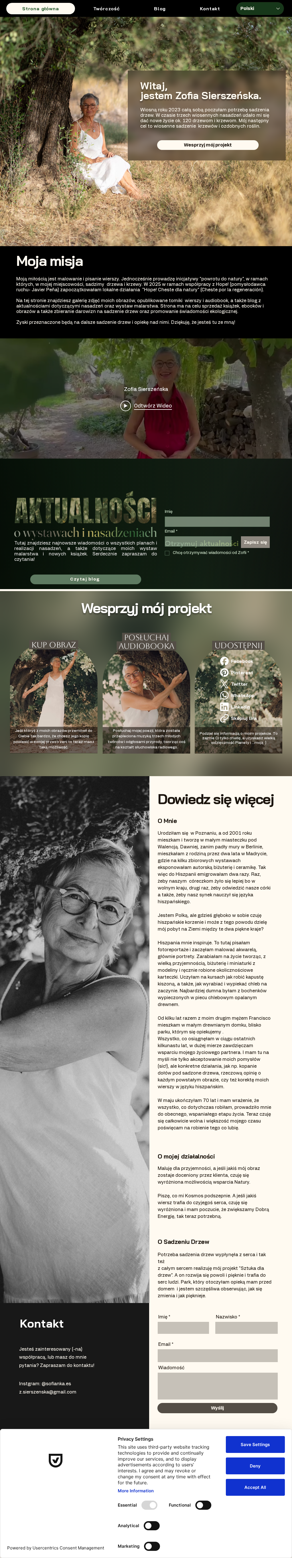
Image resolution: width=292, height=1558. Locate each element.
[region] (58, 691)
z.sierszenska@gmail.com (47, 1392)
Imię (169, 512)
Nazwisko (226, 1317)
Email (171, 531)
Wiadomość (171, 1368)
